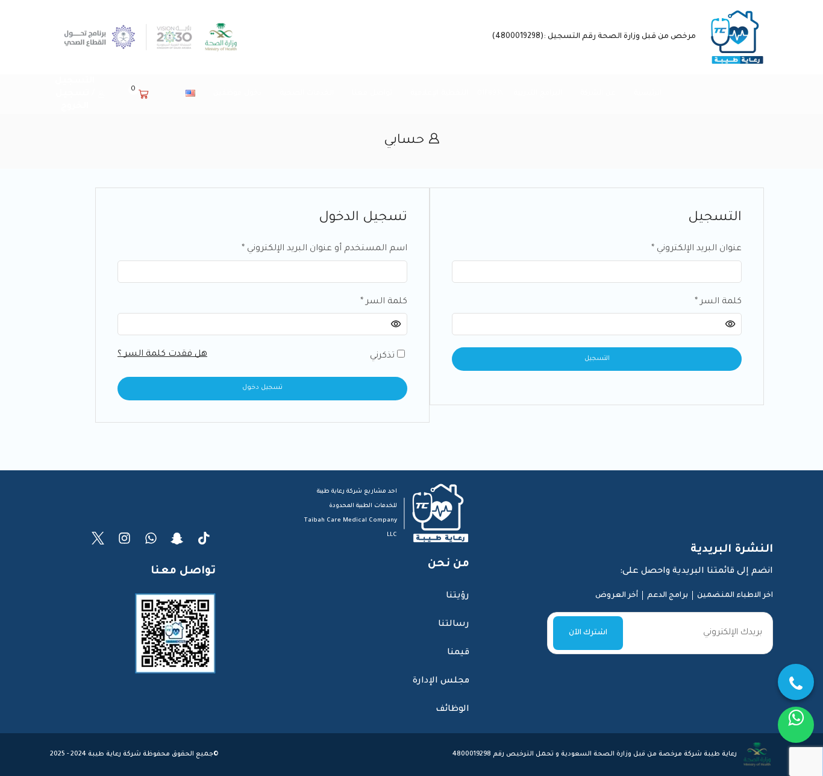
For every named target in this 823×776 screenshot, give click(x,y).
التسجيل (597, 358)
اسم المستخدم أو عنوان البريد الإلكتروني (324, 248)
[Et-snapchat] (177, 538)
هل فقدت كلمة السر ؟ (162, 354)
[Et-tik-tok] (204, 538)
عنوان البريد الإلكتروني (696, 248)
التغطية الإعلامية (439, 93)
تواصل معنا (372, 93)
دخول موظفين (237, 93)
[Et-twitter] (98, 538)
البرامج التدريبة (537, 93)
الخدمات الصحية (307, 93)
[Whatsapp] (151, 538)
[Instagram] (124, 538)
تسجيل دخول (262, 387)
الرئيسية (648, 93)
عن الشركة (598, 93)
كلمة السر (383, 301)
